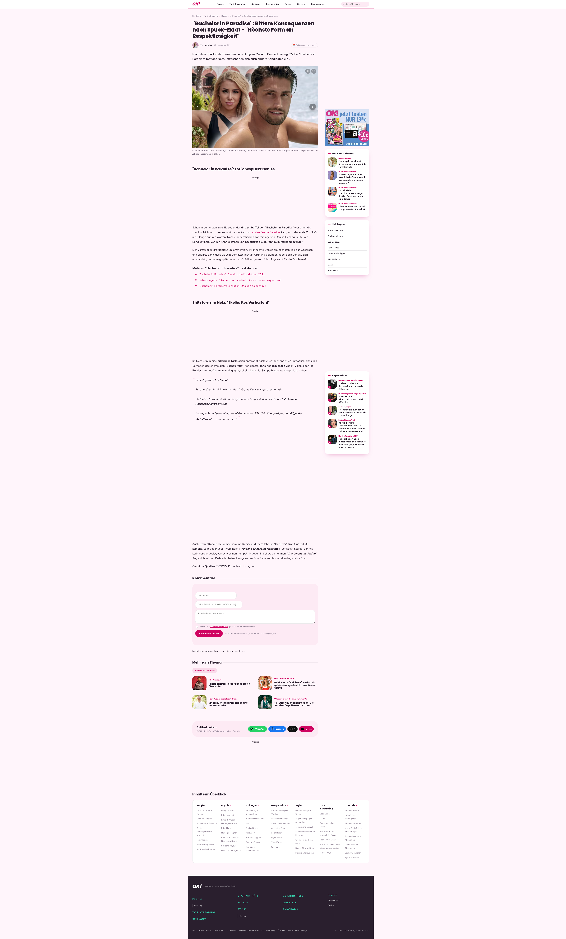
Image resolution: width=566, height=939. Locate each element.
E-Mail (308, 725)
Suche (331, 902)
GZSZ (330, 264)
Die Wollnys (334, 258)
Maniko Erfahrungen (304, 849)
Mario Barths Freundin (207, 820)
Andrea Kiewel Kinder (255, 815)
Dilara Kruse (276, 838)
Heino (248, 820)
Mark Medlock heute (206, 846)
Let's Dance (333, 247)
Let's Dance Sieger (328, 836)
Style (300, 4)
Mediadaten (254, 927)
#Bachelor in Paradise (204, 667)
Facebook (279, 725)
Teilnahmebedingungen (298, 927)
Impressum (231, 927)
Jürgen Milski (276, 834)
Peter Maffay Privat (205, 841)
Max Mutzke (202, 836)
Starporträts (272, 4)
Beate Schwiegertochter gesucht (204, 828)
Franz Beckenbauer (279, 815)
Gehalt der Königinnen (231, 847)
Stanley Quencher (353, 849)
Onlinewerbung (268, 927)
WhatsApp (260, 725)
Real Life (198, 902)
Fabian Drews (252, 824)
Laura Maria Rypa (336, 253)
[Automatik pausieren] (307, 71)
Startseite (196, 16)
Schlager (255, 4)
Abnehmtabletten (353, 820)
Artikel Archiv (205, 927)
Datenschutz (219, 927)
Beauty (243, 912)
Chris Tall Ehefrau (205, 815)
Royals (288, 4)
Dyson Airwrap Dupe (304, 844)
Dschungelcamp (335, 236)
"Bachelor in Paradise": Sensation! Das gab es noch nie (232, 282)
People (220, 4)
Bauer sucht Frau (336, 230)
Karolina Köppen (253, 834)
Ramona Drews (253, 838)
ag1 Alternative (352, 854)
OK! (196, 4)
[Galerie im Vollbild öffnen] (313, 71)
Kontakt (242, 927)
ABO (194, 927)
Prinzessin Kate (228, 811)
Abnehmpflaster (352, 807)
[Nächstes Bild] (312, 107)
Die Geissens (334, 241)
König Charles (227, 807)
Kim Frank (275, 843)
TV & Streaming (237, 4)
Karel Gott (250, 829)
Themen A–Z (334, 897)
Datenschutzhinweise (219, 623)
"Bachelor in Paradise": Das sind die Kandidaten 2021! (232, 271)
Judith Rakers (277, 829)
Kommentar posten (209, 630)
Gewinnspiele (318, 4)
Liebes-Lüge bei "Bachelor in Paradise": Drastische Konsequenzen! (239, 277)
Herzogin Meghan (229, 829)
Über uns (281, 927)
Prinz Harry (333, 270)
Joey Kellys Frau (278, 824)
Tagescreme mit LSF (304, 823)
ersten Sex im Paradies (266, 229)
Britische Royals (228, 842)
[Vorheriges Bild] (197, 107)
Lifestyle (350, 802)
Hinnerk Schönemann (280, 820)
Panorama (290, 906)
